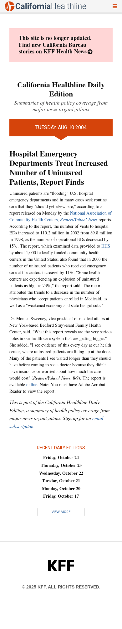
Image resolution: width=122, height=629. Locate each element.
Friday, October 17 (61, 496)
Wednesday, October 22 (61, 473)
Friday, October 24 (61, 457)
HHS (105, 246)
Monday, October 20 (61, 488)
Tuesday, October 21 (61, 480)
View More (61, 512)
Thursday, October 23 (61, 465)
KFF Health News (65, 51)
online (31, 384)
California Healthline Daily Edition (61, 89)
